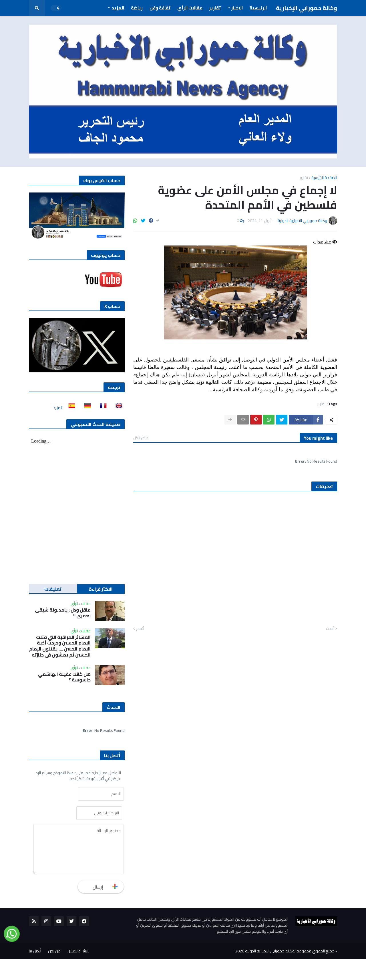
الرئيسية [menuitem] (258, 8)
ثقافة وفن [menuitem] (160, 8)
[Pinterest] (256, 420)
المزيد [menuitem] (118, 8)
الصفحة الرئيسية (324, 178)
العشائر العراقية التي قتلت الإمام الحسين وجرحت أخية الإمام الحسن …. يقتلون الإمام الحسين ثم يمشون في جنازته (60, 646)
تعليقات (52, 589)
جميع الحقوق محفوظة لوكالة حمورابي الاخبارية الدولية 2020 (285, 951)
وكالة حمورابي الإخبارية (306, 8)
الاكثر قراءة (101, 589)
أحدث (330, 629)
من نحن (54, 951)
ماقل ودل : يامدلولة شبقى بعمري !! (63, 613)
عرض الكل (141, 437)
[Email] (243, 420)
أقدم (140, 629)
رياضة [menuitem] (137, 8)
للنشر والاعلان (78, 951)
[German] (85, 407)
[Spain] (70, 407)
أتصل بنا (35, 951)
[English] (117, 407)
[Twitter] (143, 220)
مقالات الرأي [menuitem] (189, 8)
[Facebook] (151, 220)
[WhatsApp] (135, 220)
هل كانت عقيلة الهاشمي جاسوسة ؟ (64, 677)
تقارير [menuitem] (215, 8)
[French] (101, 407)
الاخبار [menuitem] (237, 8)
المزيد (58, 407)
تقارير (304, 178)
